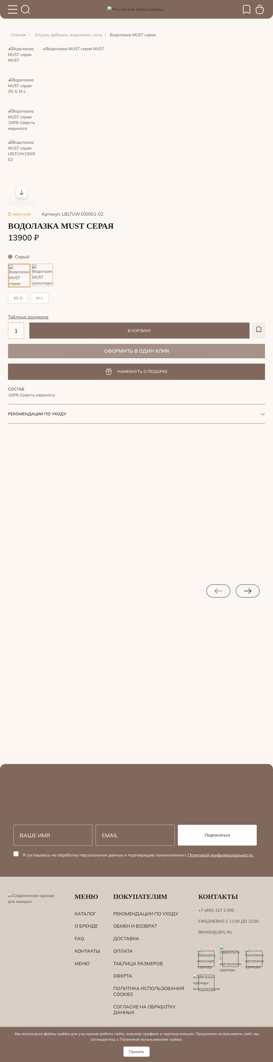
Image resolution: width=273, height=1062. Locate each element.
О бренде (86, 926)
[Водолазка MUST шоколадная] (42, 266)
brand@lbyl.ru (215, 932)
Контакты (87, 951)
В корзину (139, 330)
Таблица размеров (28, 317)
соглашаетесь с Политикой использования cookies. (137, 1039)
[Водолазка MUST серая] (19, 266)
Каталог (85, 913)
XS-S (18, 298)
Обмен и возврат (135, 926)
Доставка (126, 938)
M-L (39, 298)
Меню (82, 963)
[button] (258, 330)
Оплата (123, 951)
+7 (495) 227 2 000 (216, 910)
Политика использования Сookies (148, 991)
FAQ (79, 938)
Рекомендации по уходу (145, 913)
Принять (136, 1051)
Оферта (122, 976)
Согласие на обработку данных (144, 1009)
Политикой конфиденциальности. (221, 855)
